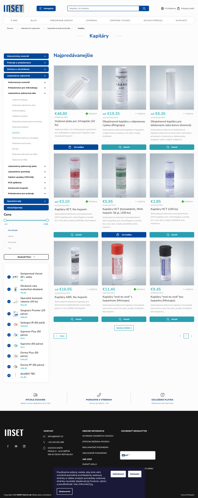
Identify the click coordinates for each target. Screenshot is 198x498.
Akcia (10, 236)
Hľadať (144, 8)
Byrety (15, 149)
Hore (62, 336)
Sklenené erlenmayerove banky (27, 121)
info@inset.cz (55, 436)
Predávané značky (61, 20)
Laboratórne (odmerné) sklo (22, 93)
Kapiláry (16, 132)
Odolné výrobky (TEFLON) (21, 177)
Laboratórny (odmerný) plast (22, 166)
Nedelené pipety (20, 116)
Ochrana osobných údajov (97, 436)
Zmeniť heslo (89, 464)
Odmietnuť (118, 474)
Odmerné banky (20, 100)
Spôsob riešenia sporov (96, 441)
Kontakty (181, 20)
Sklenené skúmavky (21, 143)
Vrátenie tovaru (120, 20)
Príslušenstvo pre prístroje (21, 193)
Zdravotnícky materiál (18, 56)
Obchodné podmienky (94, 453)
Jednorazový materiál (19, 82)
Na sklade (13, 230)
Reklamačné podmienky (95, 447)
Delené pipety (18, 110)
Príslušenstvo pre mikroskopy (22, 88)
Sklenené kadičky (20, 127)
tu (91, 484)
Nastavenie (64, 491)
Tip (9, 248)
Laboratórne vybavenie (18, 76)
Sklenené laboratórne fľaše (24, 154)
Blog (34, 20)
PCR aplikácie (15, 182)
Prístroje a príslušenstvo (19, 62)
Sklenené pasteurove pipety (25, 138)
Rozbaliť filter (24, 257)
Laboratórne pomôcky (19, 171)
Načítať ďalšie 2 (124, 328)
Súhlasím (134, 474)
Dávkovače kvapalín (18, 188)
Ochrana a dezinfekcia (18, 69)
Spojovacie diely (20, 159)
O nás (14, 20)
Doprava (91, 20)
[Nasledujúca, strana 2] (186, 336)
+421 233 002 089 (56, 442)
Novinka (12, 242)
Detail (126, 147)
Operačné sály (14, 201)
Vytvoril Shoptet (187, 495)
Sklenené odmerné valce (24, 105)
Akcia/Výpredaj (153, 20)
